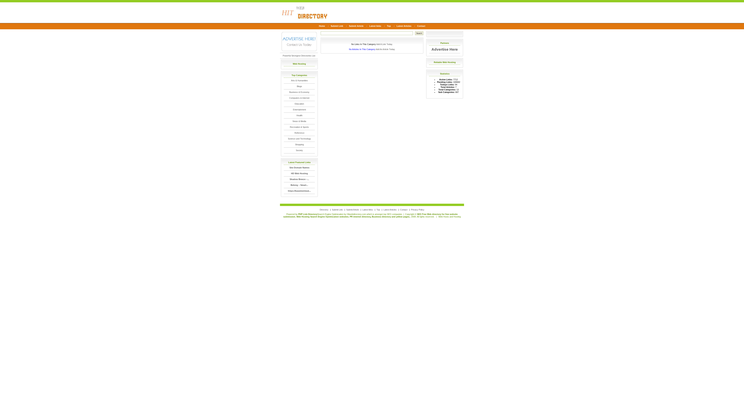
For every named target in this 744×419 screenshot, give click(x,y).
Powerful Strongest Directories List (299, 56)
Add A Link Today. (384, 44)
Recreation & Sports (299, 127)
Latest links (375, 26)
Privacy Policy (417, 210)
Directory (324, 210)
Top (389, 26)
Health (299, 115)
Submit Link (337, 26)
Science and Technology (299, 139)
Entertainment (299, 109)
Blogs (299, 86)
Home (322, 26)
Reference (299, 133)
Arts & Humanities (299, 80)
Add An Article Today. (385, 49)
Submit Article (356, 26)
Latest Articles (404, 26)
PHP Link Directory (307, 214)
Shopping (299, 144)
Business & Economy (299, 92)
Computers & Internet (299, 98)
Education (299, 104)
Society (299, 150)
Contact (421, 26)
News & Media (299, 121)
